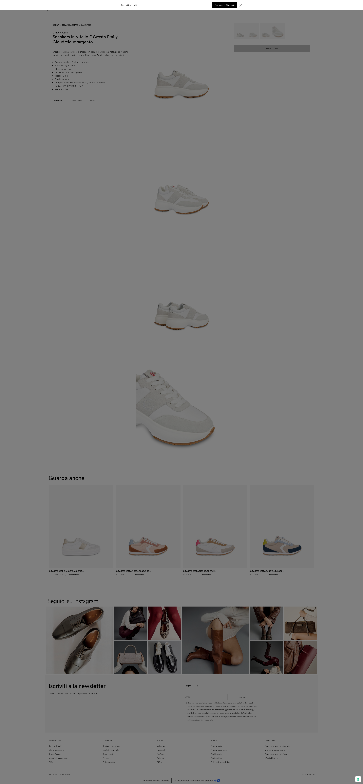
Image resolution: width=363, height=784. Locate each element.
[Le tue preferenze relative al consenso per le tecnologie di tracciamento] (358, 779)
